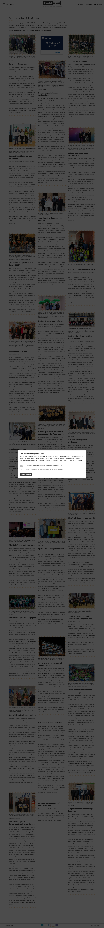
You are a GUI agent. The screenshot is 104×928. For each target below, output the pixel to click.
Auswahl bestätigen (26, 474)
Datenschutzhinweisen (60, 460)
